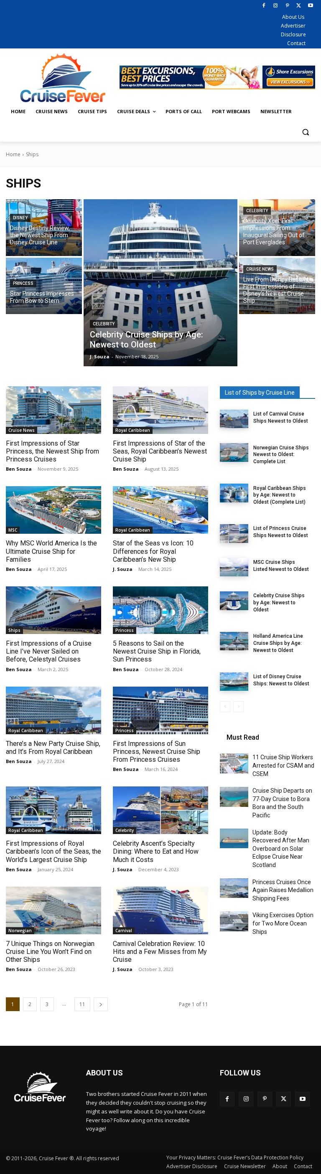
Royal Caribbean (132, 430)
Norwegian (20, 930)
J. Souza (122, 569)
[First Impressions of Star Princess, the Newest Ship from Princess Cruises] (53, 410)
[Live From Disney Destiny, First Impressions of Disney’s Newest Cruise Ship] (277, 286)
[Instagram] (275, 6)
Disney (20, 218)
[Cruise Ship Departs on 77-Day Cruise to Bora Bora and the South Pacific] (234, 797)
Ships (14, 630)
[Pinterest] (287, 6)
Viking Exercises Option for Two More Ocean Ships (282, 923)
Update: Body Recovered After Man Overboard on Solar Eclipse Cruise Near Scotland (280, 848)
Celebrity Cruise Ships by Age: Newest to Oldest (279, 603)
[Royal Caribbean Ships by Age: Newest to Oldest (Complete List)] (234, 493)
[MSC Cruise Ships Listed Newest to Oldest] (234, 567)
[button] (305, 132)
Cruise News (260, 269)
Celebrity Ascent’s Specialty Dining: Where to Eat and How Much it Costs (156, 851)
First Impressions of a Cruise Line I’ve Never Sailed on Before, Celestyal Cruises (49, 651)
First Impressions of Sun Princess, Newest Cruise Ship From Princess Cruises (156, 751)
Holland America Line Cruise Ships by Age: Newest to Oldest (278, 643)
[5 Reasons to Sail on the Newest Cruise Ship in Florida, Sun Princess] (160, 610)
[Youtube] (310, 6)
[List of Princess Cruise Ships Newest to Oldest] (234, 533)
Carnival (123, 930)
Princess (23, 283)
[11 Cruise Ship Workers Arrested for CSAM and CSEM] (234, 763)
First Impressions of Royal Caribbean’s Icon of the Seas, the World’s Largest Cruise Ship (53, 851)
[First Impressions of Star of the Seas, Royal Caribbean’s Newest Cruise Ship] (160, 410)
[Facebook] (264, 6)
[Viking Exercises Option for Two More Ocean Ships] (234, 921)
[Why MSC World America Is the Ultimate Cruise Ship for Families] (53, 510)
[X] (298, 6)
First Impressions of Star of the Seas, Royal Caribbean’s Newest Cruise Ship (160, 451)
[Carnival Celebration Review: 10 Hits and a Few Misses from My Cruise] (160, 910)
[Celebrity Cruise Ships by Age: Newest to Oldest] (160, 282)
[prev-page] (225, 706)
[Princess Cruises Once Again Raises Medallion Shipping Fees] (234, 888)
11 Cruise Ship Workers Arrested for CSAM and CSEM (283, 765)
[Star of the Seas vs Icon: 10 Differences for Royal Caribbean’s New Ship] (160, 510)
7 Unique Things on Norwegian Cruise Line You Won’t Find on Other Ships (50, 952)
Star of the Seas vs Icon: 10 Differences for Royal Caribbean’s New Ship (153, 551)
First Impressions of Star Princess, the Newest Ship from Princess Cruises (52, 451)
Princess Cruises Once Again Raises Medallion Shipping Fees (282, 890)
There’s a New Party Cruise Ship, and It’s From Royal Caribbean (53, 748)
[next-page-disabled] (238, 706)
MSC (12, 530)
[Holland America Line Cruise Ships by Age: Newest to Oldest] (234, 641)
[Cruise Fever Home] (63, 77)
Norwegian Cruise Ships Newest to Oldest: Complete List (281, 455)
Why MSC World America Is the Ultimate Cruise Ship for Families (51, 551)
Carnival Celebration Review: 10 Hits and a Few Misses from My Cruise (160, 952)
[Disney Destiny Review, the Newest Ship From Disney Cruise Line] (44, 227)
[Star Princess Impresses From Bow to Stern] (44, 286)
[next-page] (101, 1004)
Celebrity (104, 324)
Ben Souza (19, 469)
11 (82, 1004)
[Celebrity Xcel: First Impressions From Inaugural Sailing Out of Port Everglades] (277, 227)
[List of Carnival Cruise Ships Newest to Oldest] (234, 419)
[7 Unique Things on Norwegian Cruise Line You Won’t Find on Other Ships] (53, 910)
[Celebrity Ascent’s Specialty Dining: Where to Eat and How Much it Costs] (160, 810)
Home (13, 154)
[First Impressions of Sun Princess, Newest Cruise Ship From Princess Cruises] (160, 710)
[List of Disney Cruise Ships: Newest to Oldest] (234, 681)
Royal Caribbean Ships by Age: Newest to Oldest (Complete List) (279, 495)
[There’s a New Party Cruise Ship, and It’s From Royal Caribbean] (53, 710)
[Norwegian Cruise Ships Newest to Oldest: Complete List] (234, 452)
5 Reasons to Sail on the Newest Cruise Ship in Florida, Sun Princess (157, 651)
